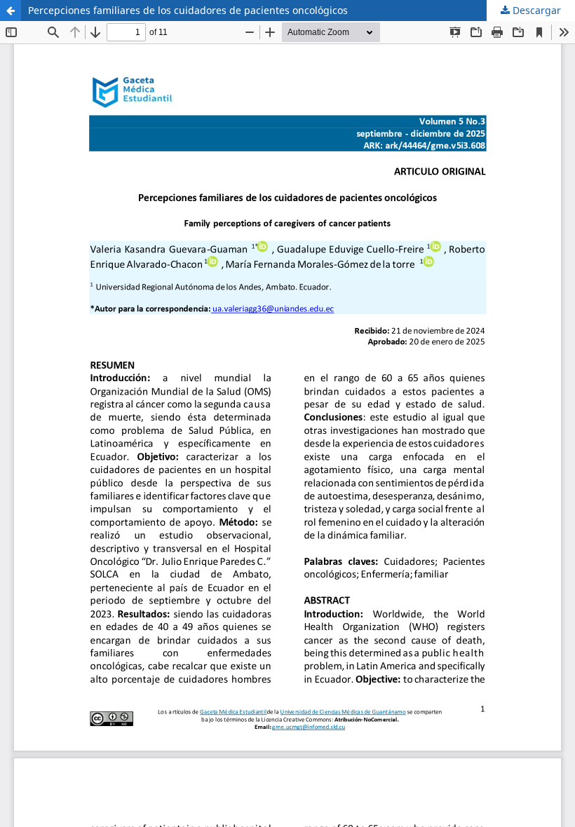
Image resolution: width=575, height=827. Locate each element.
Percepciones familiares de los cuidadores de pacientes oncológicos (188, 10)
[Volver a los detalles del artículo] (10, 10)
